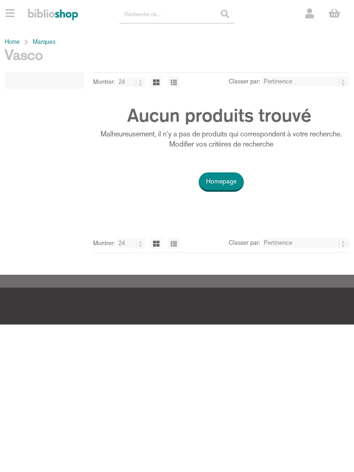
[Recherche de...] (225, 14)
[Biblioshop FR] (53, 14)
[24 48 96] (132, 81)
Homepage (221, 181)
